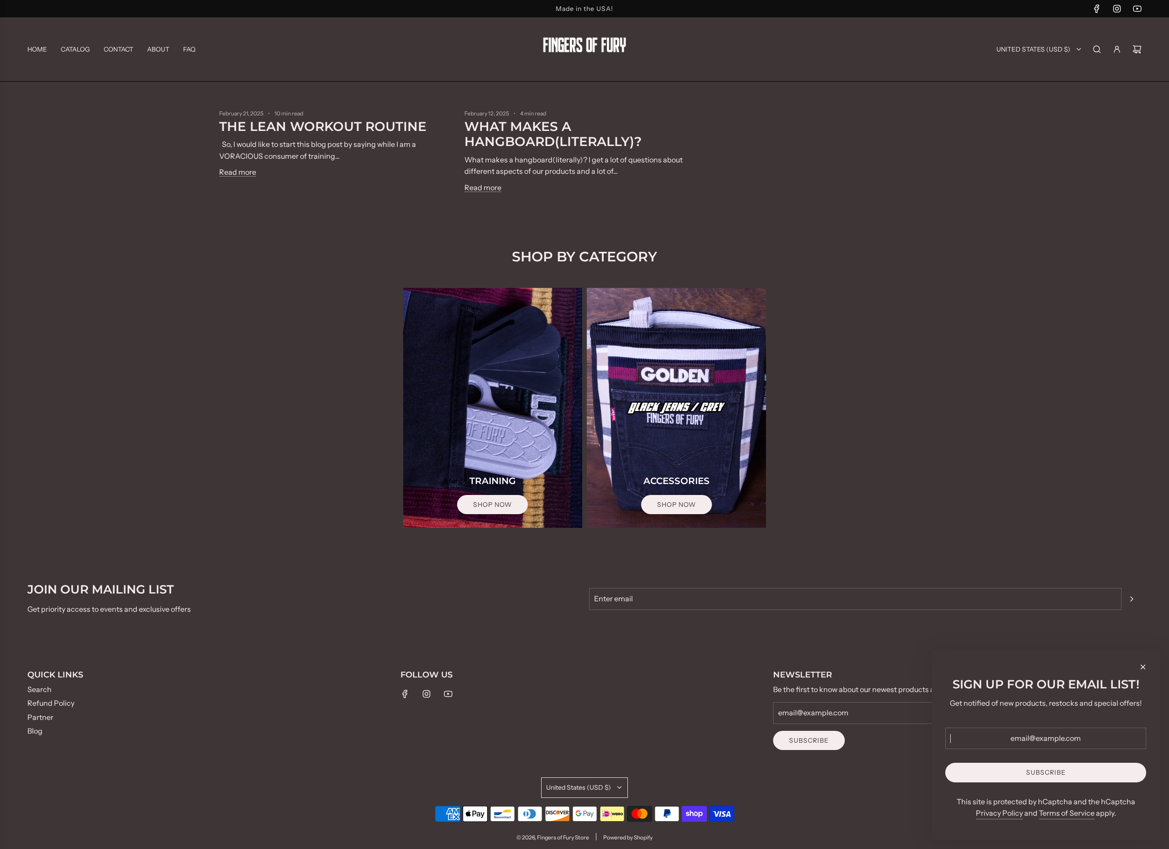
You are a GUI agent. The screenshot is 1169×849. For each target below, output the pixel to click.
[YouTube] (1137, 8)
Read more (237, 172)
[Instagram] (1117, 8)
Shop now (492, 504)
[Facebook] (1097, 8)
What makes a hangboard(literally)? (553, 134)
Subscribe (809, 740)
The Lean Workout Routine (323, 126)
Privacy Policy (999, 813)
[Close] (1143, 667)
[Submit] (1132, 599)
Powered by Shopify (628, 837)
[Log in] (1117, 49)
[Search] (1097, 49)
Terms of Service (1067, 813)
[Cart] (1137, 49)
